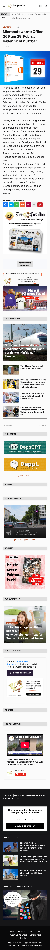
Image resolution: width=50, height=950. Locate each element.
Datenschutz (34, 931)
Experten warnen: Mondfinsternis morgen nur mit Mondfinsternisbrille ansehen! (32, 846)
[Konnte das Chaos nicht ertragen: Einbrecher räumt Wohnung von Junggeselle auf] (11, 411)
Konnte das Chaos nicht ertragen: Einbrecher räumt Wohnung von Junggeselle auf (32, 411)
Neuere (9, 425)
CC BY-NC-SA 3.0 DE (16, 945)
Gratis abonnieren (25, 826)
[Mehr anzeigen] (34, 204)
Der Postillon (25, 943)
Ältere (41, 425)
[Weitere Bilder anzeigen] (25, 540)
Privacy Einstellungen (18, 935)
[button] (3, 6)
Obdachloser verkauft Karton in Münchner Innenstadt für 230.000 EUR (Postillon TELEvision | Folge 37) (25, 761)
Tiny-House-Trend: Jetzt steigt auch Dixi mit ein (31, 367)
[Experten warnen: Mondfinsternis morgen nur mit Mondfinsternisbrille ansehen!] (10, 847)
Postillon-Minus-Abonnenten (19, 663)
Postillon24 (25, 938)
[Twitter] (11, 204)
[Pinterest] (40, 204)
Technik (16, 27)
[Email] (22, 204)
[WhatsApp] (16, 204)
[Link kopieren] (28, 204)
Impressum (21, 931)
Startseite (7, 27)
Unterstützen (35, 935)
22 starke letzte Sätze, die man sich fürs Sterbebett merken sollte (32, 395)
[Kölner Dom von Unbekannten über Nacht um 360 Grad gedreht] (10, 874)
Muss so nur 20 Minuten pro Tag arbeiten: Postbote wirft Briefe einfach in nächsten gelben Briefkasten (33, 383)
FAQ (12, 931)
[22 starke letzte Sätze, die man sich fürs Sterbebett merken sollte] (11, 397)
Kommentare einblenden (25, 264)
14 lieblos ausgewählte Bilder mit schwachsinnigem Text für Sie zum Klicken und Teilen (33, 859)
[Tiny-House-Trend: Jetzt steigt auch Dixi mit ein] (11, 370)
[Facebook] (5, 204)
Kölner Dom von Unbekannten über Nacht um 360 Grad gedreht (33, 872)
